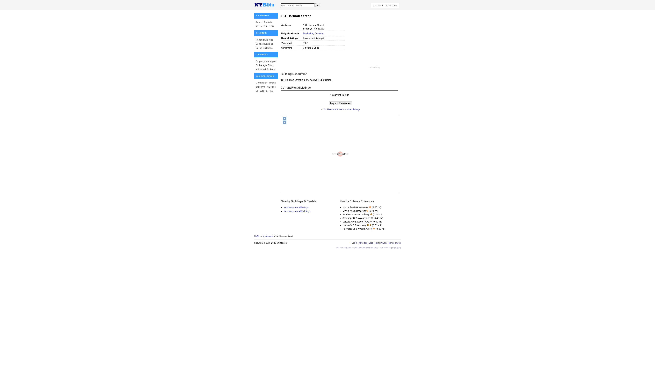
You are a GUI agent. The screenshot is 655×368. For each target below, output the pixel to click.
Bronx (272, 82)
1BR (265, 26)
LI (267, 90)
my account (391, 5)
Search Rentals (264, 22)
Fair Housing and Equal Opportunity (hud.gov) (357, 248)
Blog (371, 243)
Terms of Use (395, 243)
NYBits (257, 236)
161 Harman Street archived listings (341, 109)
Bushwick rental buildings (297, 211)
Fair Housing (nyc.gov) (390, 248)
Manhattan (261, 82)
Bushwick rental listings (296, 207)
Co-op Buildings (264, 48)
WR (262, 90)
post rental (378, 5)
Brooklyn (260, 86)
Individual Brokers (265, 69)
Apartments (268, 236)
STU (258, 26)
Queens (271, 86)
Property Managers (266, 61)
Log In (354, 243)
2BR (271, 26)
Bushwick (308, 33)
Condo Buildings (264, 43)
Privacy (383, 243)
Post (377, 243)
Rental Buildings (264, 39)
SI (257, 90)
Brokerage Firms (265, 65)
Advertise (363, 243)
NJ (271, 90)
